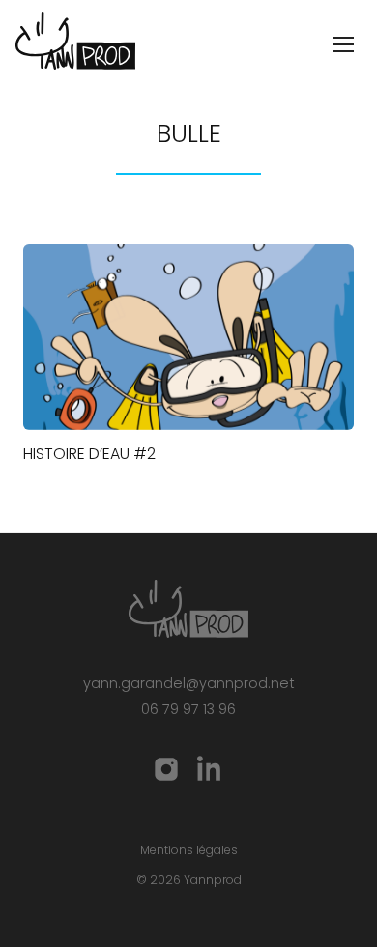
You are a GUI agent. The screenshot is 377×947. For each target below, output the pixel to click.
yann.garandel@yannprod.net (189, 683)
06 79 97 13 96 (188, 709)
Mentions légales (189, 850)
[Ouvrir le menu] (343, 44)
